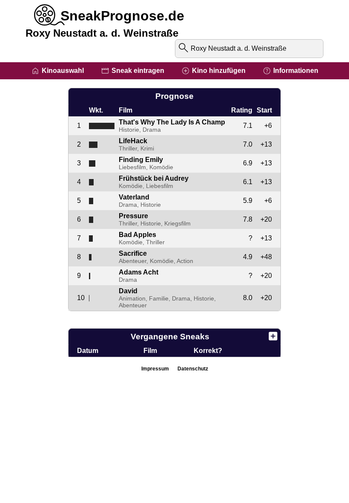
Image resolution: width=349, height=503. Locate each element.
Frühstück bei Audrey (154, 178)
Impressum (155, 369)
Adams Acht (138, 272)
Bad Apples (137, 234)
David (128, 291)
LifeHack (133, 141)
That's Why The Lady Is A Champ (172, 122)
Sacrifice (133, 253)
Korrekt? (208, 350)
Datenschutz (192, 369)
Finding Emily (141, 159)
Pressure (133, 216)
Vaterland (134, 197)
